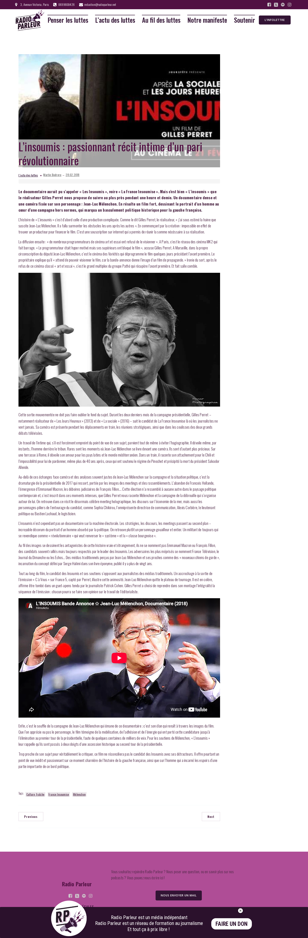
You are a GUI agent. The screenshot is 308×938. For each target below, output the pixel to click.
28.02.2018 (72, 175)
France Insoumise (58, 794)
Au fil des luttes (161, 20)
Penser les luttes (68, 20)
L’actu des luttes (115, 20)
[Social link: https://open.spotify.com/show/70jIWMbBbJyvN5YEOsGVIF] (282, 4)
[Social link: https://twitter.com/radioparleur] (276, 4)
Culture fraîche (35, 794)
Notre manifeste (207, 20)
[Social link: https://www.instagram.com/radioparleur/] (289, 4)
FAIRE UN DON (232, 924)
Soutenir (244, 20)
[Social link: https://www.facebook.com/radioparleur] (269, 4)
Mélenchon (79, 794)
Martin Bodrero (52, 175)
